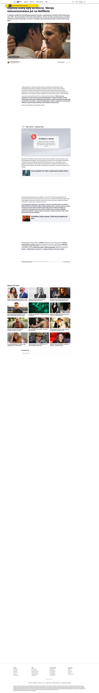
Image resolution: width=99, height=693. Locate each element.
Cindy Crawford (52, 675)
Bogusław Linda (52, 670)
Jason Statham (34, 675)
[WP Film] (20, 2)
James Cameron (52, 669)
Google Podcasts (31, 249)
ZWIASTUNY (32, 1)
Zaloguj (80, 1)
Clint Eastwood (15, 669)
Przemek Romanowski (14, 61)
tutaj (35, 690)
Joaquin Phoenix (16, 675)
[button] (76, 2)
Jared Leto (69, 669)
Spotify (23, 249)
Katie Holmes (15, 671)
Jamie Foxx (15, 674)
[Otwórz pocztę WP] (73, 2)
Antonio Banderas (52, 671)
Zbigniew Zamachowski (35, 671)
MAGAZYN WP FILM (39, 1)
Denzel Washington (53, 674)
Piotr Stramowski (34, 670)
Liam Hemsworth (34, 669)
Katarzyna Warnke (71, 674)
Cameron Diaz (70, 671)
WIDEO (46, 1)
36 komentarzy (61, 62)
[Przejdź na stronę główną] (15, 2)
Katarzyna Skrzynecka (35, 674)
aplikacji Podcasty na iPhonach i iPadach (53, 249)
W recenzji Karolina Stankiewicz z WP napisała (33, 204)
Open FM (38, 249)
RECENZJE (26, 1)
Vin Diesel (69, 670)
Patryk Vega (15, 670)
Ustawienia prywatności (66, 682)
